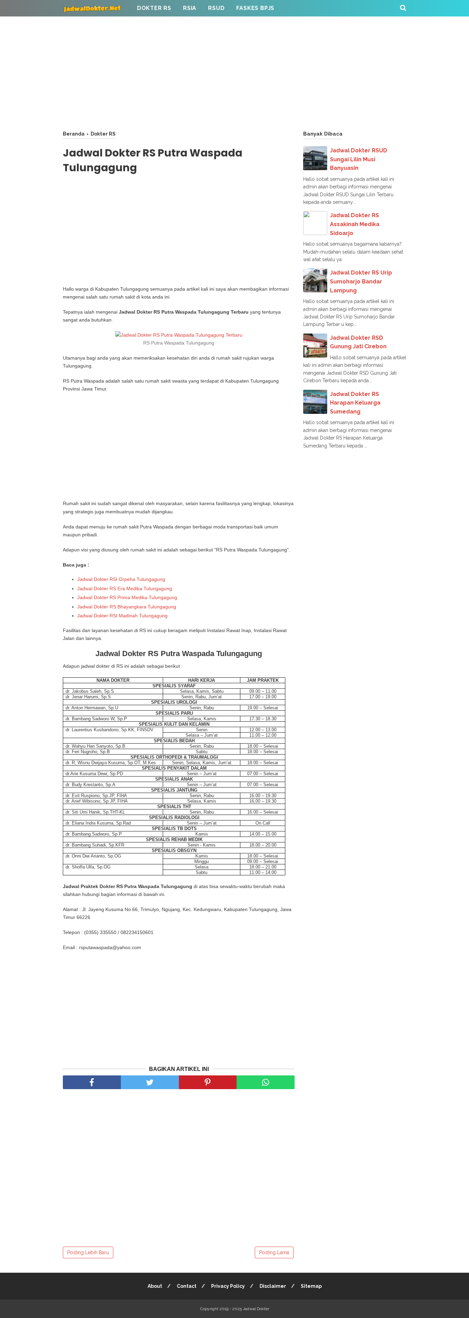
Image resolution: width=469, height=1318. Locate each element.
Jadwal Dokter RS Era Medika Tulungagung (124, 588)
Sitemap (311, 1286)
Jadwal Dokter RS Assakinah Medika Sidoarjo (354, 224)
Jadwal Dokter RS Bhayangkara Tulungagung (126, 606)
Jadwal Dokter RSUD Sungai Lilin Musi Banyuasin (358, 159)
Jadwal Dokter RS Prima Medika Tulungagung (127, 597)
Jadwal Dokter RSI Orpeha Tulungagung (121, 579)
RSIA (189, 8)
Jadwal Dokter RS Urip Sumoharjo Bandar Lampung (361, 281)
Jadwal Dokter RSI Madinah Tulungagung (122, 615)
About (155, 1286)
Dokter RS (154, 8)
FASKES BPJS (255, 8)
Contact (186, 1286)
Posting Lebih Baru (88, 1252)
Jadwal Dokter (256, 1308)
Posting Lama (274, 1252)
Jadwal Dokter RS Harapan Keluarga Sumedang (355, 403)
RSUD (216, 8)
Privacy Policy (228, 1286)
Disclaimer (273, 1286)
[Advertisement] (234, 72)
